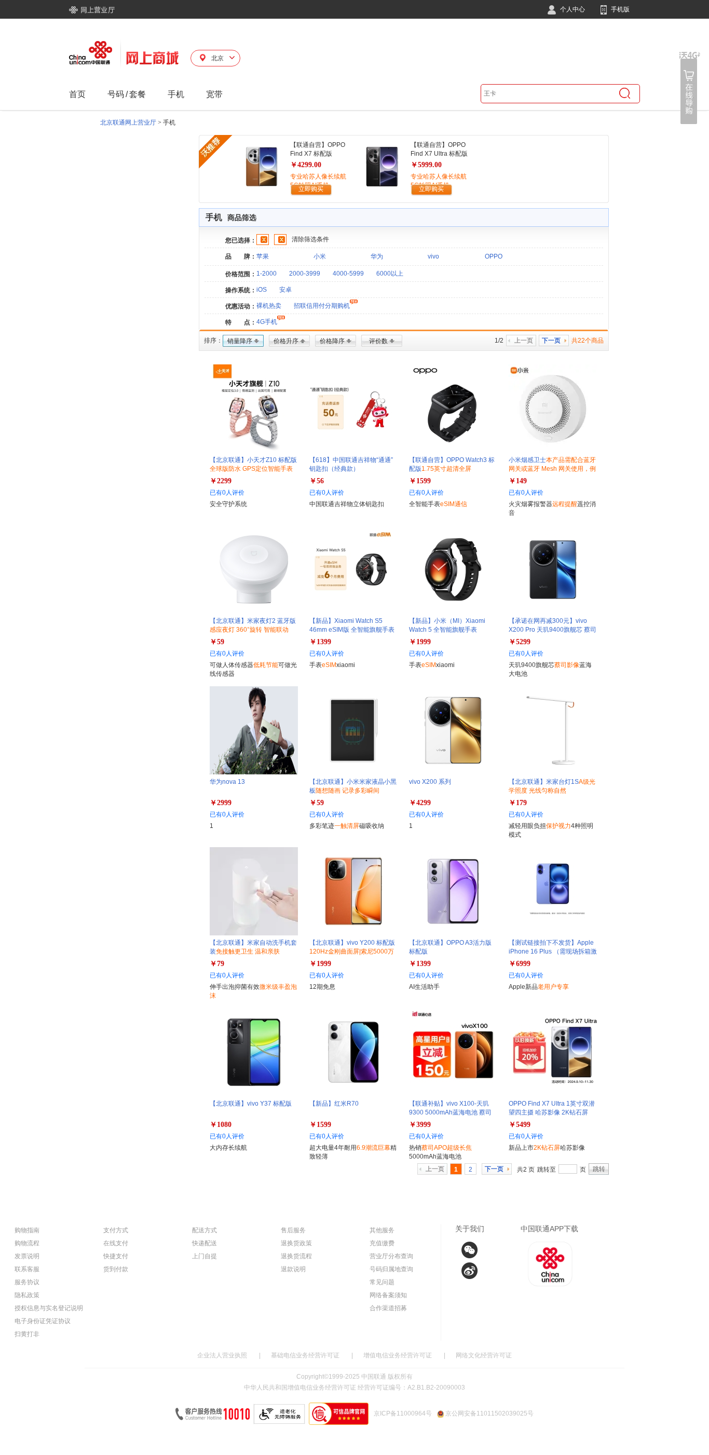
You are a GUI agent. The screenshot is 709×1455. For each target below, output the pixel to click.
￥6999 (519, 964)
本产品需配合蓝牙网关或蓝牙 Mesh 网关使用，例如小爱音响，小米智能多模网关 (552, 468)
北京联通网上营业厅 (128, 122)
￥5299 (519, 642)
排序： (213, 340)
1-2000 (266, 273)
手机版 (619, 9)
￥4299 (420, 803)
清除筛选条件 (310, 239)
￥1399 (320, 642)
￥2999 (220, 803)
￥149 (518, 481)
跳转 (599, 1169)
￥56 (316, 481)
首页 (77, 94)
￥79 (217, 964)
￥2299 (220, 481)
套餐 (137, 94)
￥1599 (420, 481)
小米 (319, 256)
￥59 (217, 642)
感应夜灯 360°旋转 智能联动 (249, 629)
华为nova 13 (227, 781)
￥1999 (420, 642)
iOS (261, 289)
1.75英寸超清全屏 (446, 468)
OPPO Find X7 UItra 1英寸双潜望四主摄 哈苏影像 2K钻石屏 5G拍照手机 (552, 1112)
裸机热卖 (268, 305)
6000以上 (389, 273)
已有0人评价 (227, 492)
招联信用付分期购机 (322, 305)
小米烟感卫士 (552, 468)
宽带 (214, 94)
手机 (176, 94)
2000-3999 (304, 273)
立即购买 (310, 189)
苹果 (262, 256)
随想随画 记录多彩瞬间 (347, 790)
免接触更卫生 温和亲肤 (248, 951)
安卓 (285, 289)
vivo (433, 256)
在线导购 (689, 88)
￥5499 (519, 1124)
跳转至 (546, 1169)
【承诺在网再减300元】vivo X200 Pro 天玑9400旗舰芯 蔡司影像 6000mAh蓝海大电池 (552, 629)
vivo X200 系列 (430, 781)
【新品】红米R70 (334, 1103)
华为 (377, 256)
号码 (115, 94)
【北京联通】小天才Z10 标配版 (253, 468)
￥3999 (420, 1124)
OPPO (493, 256)
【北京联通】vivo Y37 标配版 (251, 1103)
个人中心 (571, 9)
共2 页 (526, 1169)
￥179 (518, 803)
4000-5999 (348, 273)
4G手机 (266, 321)
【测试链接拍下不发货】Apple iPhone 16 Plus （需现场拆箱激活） (553, 951)
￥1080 (220, 1124)
